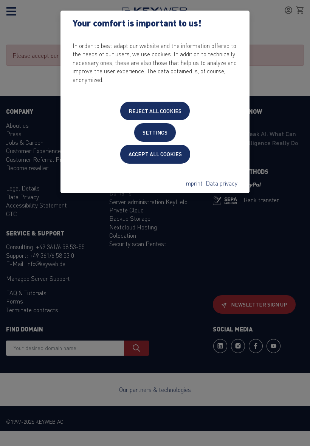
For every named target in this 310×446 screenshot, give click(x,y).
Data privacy (221, 183)
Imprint (193, 183)
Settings (155, 132)
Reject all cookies (155, 111)
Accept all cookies (155, 154)
